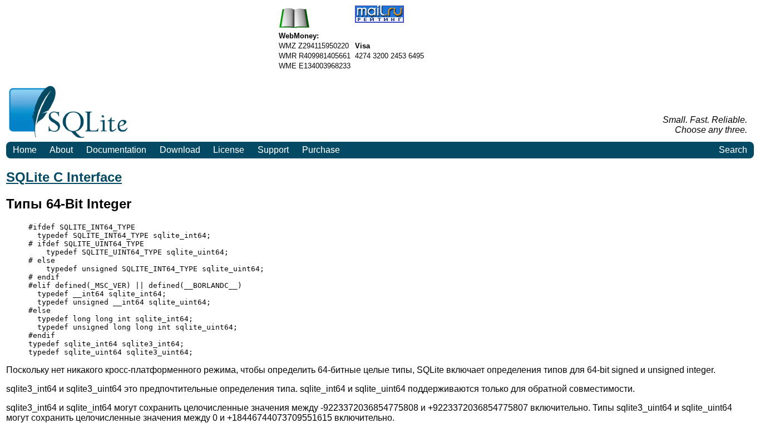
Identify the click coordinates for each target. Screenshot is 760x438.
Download (180, 150)
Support (273, 150)
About (61, 150)
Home (25, 150)
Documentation (116, 150)
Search (733, 150)
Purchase (321, 150)
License (228, 150)
